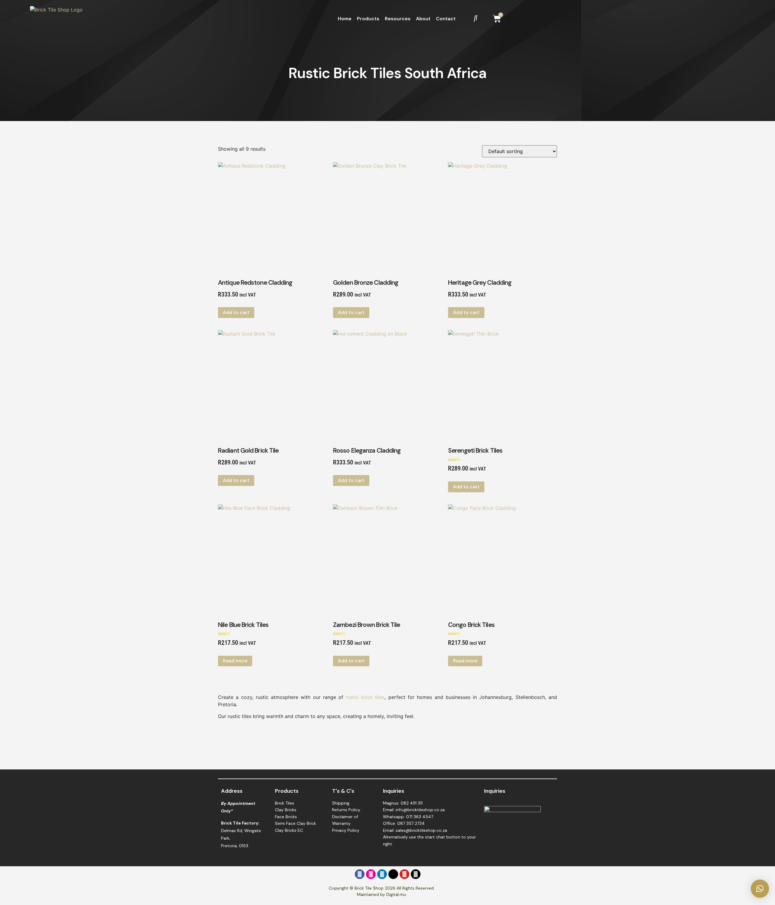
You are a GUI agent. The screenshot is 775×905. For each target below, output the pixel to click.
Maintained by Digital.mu (381, 894)
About (423, 18)
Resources (398, 18)
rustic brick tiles (365, 697)
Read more (235, 660)
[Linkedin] (382, 874)
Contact (446, 18)
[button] (760, 889)
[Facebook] (359, 874)
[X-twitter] (393, 874)
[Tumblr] (415, 874)
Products (368, 18)
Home (344, 18)
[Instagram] (371, 874)
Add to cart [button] (236, 312)
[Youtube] (404, 874)
